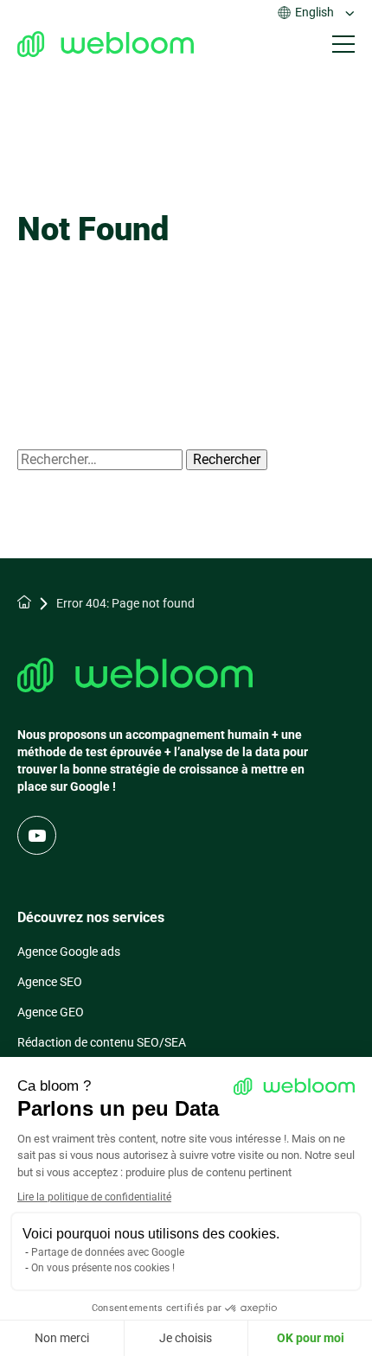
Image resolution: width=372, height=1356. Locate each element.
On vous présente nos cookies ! (103, 1268)
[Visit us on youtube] (36, 835)
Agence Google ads (68, 951)
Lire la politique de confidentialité (94, 1197)
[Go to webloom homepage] (135, 677)
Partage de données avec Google (107, 1252)
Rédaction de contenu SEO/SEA (101, 1042)
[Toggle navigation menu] (343, 44)
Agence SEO (49, 982)
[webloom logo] (105, 44)
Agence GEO (50, 1012)
